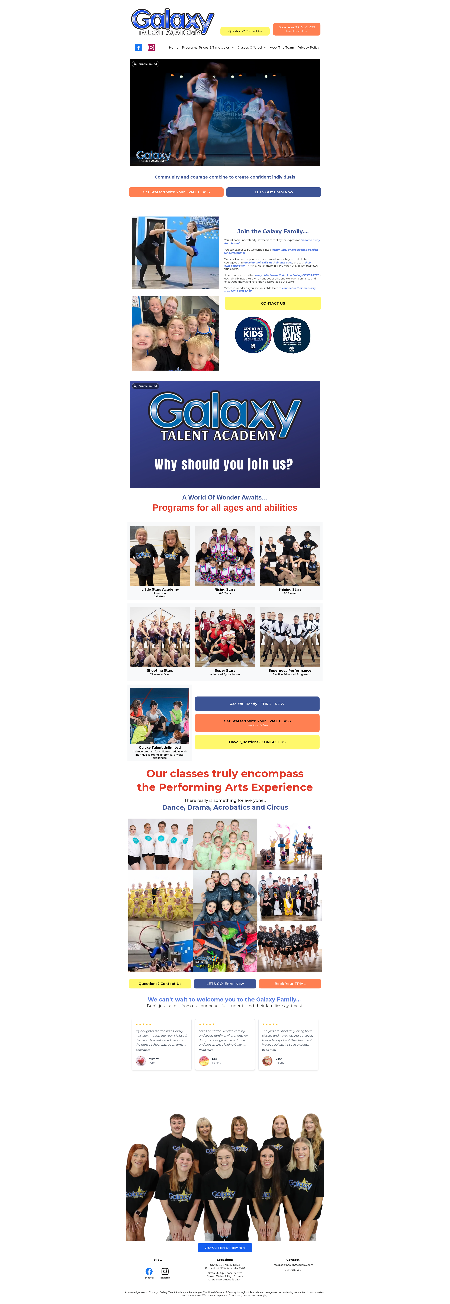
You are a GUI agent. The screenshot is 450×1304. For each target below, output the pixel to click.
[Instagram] (151, 47)
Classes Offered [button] (250, 47)
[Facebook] (138, 47)
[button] (232, 47)
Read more (143, 1050)
